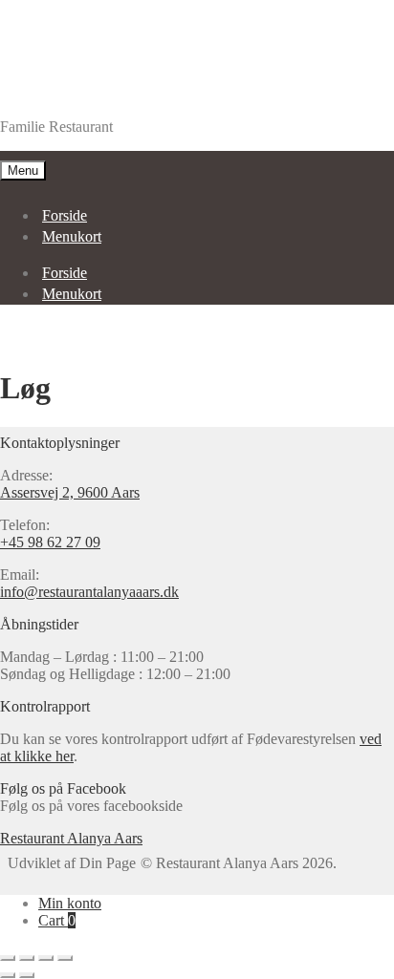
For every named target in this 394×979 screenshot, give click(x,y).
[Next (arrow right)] (26, 975)
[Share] (26, 958)
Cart (57, 920)
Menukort (71, 236)
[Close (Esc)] (7, 958)
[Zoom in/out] (65, 958)
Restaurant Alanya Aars (71, 94)
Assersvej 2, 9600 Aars (70, 492)
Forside (64, 215)
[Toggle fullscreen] (46, 958)
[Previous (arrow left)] (7, 975)
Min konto (69, 903)
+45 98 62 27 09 (50, 542)
